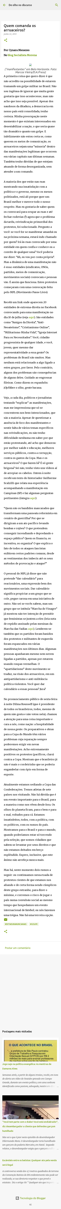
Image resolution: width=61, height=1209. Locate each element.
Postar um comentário (17, 948)
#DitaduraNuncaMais (15, 924)
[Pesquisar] (56, 5)
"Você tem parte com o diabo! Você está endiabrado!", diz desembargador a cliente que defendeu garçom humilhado (30, 1126)
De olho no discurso (20, 5)
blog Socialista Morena (22, 55)
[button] (6, 40)
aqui (31, 317)
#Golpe (34, 924)
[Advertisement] (30, 989)
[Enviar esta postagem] (6, 921)
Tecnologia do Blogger (32, 1198)
